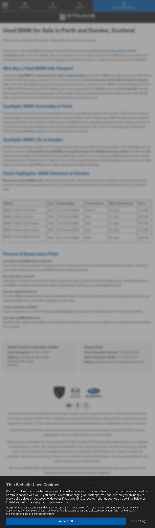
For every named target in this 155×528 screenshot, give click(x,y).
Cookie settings (138, 521)
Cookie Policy (59, 502)
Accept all (66, 521)
